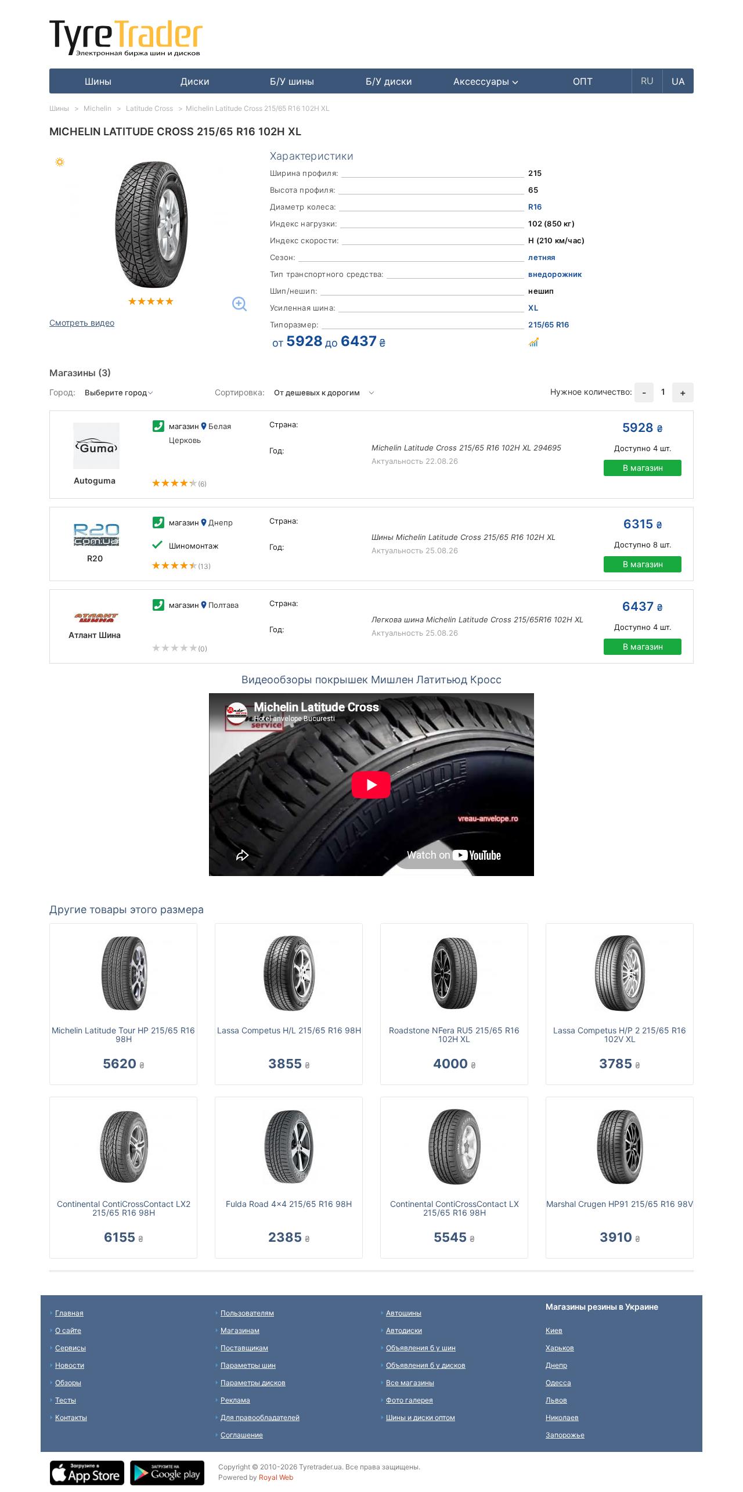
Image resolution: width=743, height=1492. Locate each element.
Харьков (560, 1347)
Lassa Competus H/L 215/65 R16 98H (289, 1030)
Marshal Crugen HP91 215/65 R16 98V (619, 1204)
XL (533, 307)
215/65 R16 (548, 324)
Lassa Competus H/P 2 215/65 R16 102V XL (619, 1034)
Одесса (558, 1382)
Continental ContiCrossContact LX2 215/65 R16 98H (123, 1208)
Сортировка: (240, 392)
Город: (62, 392)
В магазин (643, 468)
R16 (535, 206)
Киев (554, 1330)
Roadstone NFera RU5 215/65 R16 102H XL (454, 1034)
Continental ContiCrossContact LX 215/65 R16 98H (454, 1208)
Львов (556, 1400)
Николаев (562, 1417)
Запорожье (565, 1434)
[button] (486, 81)
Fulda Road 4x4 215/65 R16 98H (289, 1204)
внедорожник (555, 274)
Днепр (556, 1365)
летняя (541, 257)
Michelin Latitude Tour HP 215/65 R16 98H (123, 1034)
